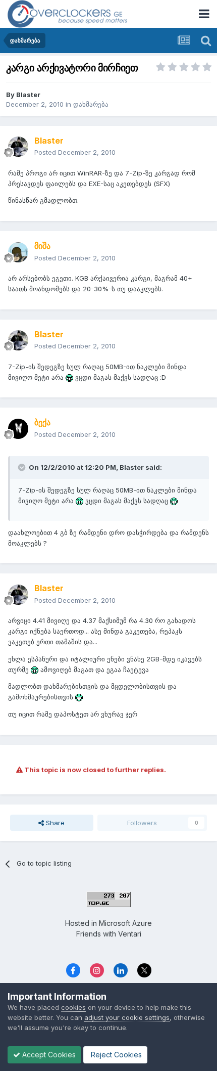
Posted (75, 152)
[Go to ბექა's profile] (18, 429)
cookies (73, 1007)
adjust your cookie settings (127, 1017)
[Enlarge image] (69, 377)
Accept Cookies (48, 1054)
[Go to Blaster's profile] (18, 147)
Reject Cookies (115, 1054)
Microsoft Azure (125, 923)
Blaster (28, 95)
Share (54, 823)
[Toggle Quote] (22, 467)
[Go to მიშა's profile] (18, 252)
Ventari (129, 933)
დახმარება (90, 104)
